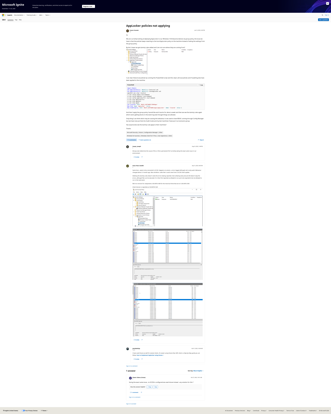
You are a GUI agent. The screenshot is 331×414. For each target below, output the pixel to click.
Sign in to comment (131, 366)
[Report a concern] (142, 157)
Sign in (327, 15)
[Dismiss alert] (327, 3)
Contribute (256, 410)
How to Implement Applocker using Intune (149, 355)
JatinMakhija (136, 348)
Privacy (263, 410)
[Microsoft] (3, 15)
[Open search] (322, 15)
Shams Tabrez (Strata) (139, 377)
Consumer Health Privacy (276, 410)
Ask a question (323, 20)
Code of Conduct (301, 410)
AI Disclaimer (229, 410)
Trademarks (312, 410)
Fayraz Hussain (134, 30)
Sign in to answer (131, 404)
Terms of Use (290, 410)
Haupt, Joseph (136, 146)
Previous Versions (240, 410)
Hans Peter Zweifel (138, 165)
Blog (248, 410)
